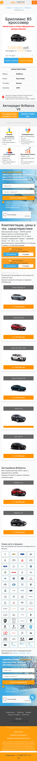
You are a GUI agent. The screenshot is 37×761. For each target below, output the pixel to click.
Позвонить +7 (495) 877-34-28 (19, 756)
